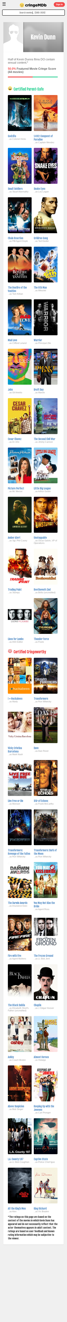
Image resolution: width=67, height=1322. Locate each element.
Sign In (59, 4)
